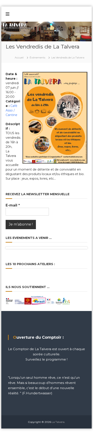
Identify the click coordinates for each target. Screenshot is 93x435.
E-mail (13, 205)
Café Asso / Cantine (11, 110)
